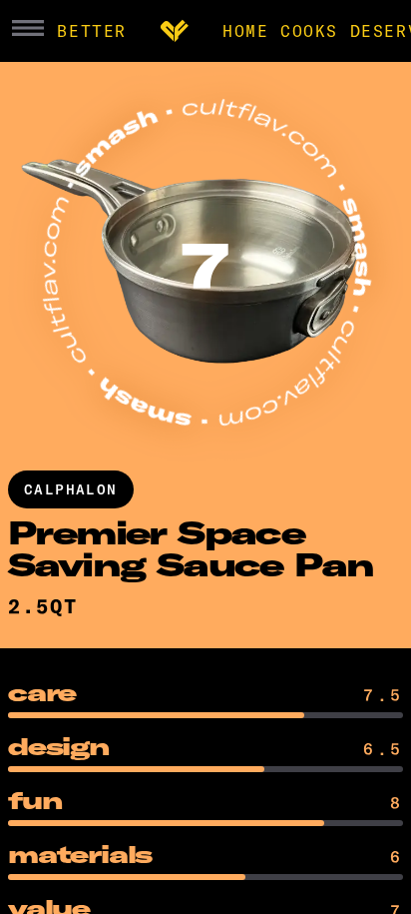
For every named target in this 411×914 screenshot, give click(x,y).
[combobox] (47, 606)
